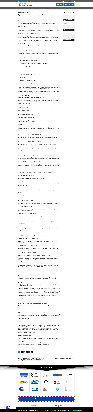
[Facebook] (19, 352)
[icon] (54, 406)
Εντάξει (75, 410)
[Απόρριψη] (91, 410)
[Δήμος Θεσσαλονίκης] (26, 4)
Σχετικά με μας (65, 31)
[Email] (27, 352)
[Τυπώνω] (29, 352)
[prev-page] (63, 45)
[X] (22, 352)
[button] (74, 1)
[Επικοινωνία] (69, 37)
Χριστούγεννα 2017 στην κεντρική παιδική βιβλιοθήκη (65, 358)
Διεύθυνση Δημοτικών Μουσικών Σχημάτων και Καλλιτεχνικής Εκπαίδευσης (67, 20)
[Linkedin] (24, 352)
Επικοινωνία (65, 41)
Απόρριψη (79, 410)
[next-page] (65, 45)
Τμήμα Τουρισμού (25, 12)
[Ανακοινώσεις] (69, 18)
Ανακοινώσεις (20, 12)
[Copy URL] (32, 352)
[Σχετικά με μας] (69, 28)
